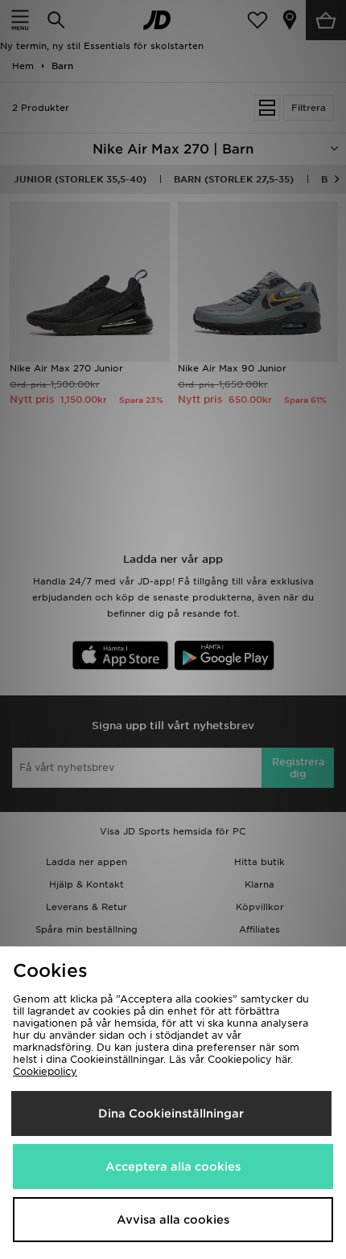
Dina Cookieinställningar (171, 1113)
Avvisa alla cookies (173, 1219)
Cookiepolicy (45, 1071)
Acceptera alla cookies (173, 1166)
